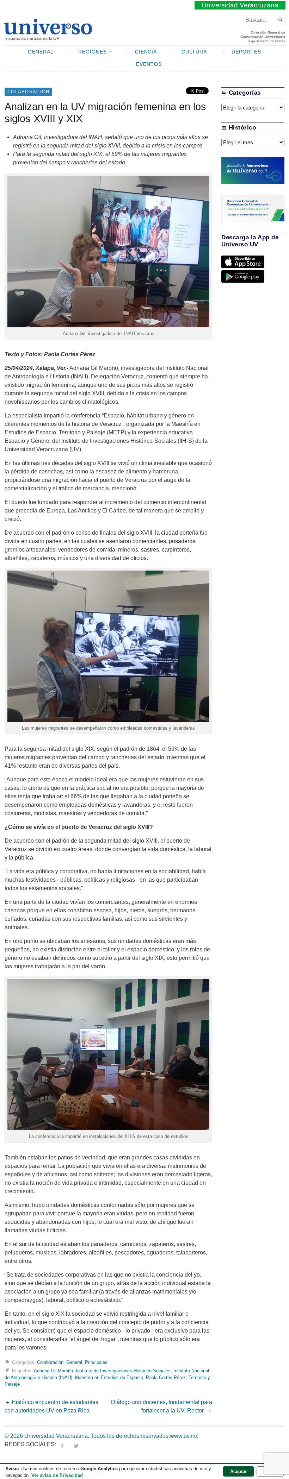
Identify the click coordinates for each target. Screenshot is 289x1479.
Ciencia (146, 52)
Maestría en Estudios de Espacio (109, 1377)
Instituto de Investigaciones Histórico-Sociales (123, 1370)
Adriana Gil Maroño (53, 1370)
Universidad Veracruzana (240, 5)
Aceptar (238, 1471)
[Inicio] (48, 37)
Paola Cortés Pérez (166, 1377)
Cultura (194, 52)
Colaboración (28, 91)
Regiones (92, 52)
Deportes (246, 52)
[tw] (76, 1444)
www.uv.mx (184, 1436)
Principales (96, 1362)
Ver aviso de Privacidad (57, 1475)
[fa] (62, 1444)
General (41, 52)
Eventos (149, 64)
